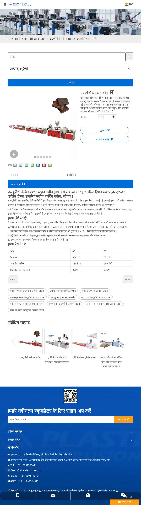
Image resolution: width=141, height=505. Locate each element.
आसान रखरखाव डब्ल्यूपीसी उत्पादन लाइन (103, 303)
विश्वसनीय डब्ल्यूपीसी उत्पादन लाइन (64, 303)
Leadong (113, 490)
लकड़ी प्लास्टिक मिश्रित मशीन (63, 290)
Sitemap (90, 490)
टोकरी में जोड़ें (103, 139)
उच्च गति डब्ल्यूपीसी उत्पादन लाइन (96, 297)
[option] (30, 344)
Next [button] (127, 341)
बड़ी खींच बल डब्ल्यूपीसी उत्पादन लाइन (26, 303)
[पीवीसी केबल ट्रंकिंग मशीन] (84, 341)
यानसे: (69, 174)
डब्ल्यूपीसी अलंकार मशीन (29, 357)
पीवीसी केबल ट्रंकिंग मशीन (84, 357)
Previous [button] (14, 341)
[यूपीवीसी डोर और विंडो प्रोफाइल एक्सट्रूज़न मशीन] (57, 341)
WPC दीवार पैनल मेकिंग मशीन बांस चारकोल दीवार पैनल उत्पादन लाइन (111, 362)
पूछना (102, 130)
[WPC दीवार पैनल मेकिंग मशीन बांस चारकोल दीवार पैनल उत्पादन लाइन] (111, 341)
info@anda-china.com (28, 470)
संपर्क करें (70, 82)
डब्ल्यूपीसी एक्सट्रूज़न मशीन (63, 297)
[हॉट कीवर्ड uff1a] (129, 56)
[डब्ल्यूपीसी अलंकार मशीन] (29, 341)
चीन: (12, 174)
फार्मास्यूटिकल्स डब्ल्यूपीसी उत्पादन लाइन (27, 297)
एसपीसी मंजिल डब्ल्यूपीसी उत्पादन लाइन (27, 290)
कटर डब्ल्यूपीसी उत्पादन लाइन (95, 290)
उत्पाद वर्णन (18, 183)
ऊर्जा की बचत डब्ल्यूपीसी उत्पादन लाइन (27, 310)
